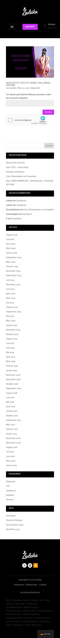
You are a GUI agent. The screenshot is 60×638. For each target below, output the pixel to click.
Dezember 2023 (13, 284)
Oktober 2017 (12, 416)
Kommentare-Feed (14, 525)
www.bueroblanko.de (30, 592)
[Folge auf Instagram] (30, 565)
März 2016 (10, 461)
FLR (7, 486)
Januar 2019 (11, 370)
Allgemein (35, 88)
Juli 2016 (10, 452)
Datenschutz (31, 585)
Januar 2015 (11, 465)
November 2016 (13, 443)
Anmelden (10, 516)
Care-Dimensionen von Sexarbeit (21, 176)
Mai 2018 (10, 402)
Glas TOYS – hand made (17, 167)
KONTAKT (30, 27)
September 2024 (13, 275)
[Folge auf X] (24, 565)
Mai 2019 (10, 352)
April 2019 (10, 357)
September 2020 (13, 312)
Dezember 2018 (13, 375)
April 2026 (10, 244)
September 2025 (13, 257)
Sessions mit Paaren (15, 172)
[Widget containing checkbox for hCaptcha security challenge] (27, 120)
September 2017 (13, 420)
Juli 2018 (10, 397)
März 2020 (10, 320)
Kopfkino (10, 495)
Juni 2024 (10, 280)
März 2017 (10, 425)
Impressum (19, 585)
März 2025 (10, 262)
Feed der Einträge (14, 520)
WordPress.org (13, 529)
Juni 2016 (10, 456)
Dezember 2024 (13, 271)
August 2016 (11, 447)
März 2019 (10, 361)
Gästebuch (21, 200)
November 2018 (13, 379)
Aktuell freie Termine (15, 163)
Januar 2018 (11, 411)
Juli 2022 (10, 303)
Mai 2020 (10, 316)
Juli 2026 (10, 239)
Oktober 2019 (12, 334)
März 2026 (10, 248)
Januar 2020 (11, 325)
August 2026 (11, 235)
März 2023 (10, 298)
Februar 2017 (12, 429)
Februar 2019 (12, 366)
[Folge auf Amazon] (35, 565)
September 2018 (13, 388)
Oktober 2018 (12, 384)
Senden (48, 112)
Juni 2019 (10, 348)
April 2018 (10, 406)
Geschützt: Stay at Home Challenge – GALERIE (29, 84)
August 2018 (11, 393)
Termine (9, 499)
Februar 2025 (12, 266)
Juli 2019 (10, 343)
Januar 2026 (11, 253)
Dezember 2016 (13, 438)
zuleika (13, 88)
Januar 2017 (11, 434)
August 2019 (11, 339)
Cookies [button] (43, 585)
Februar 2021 (12, 307)
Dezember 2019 (13, 330)
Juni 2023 (10, 289)
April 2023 (10, 293)
